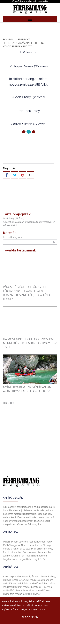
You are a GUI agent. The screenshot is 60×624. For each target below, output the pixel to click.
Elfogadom (30, 617)
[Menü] (30, 19)
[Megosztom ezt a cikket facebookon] (6, 175)
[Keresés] (54, 242)
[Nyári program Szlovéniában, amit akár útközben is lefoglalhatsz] (30, 383)
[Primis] (30, 14)
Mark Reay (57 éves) (13, 218)
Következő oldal (27, 148)
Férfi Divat (24, 39)
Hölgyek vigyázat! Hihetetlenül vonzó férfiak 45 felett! (24, 44)
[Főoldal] (23, 131)
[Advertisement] (30, 435)
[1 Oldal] (29, 132)
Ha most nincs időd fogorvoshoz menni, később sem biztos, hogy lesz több (30, 343)
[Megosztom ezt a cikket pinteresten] (22, 175)
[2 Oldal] (33, 131)
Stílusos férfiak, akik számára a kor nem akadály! (30, 1)
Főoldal (8, 39)
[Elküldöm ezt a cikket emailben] (30, 175)
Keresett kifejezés (12, 237)
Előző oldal (30, 141)
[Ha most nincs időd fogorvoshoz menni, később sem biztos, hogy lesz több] (30, 335)
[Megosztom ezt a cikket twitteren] (14, 175)
